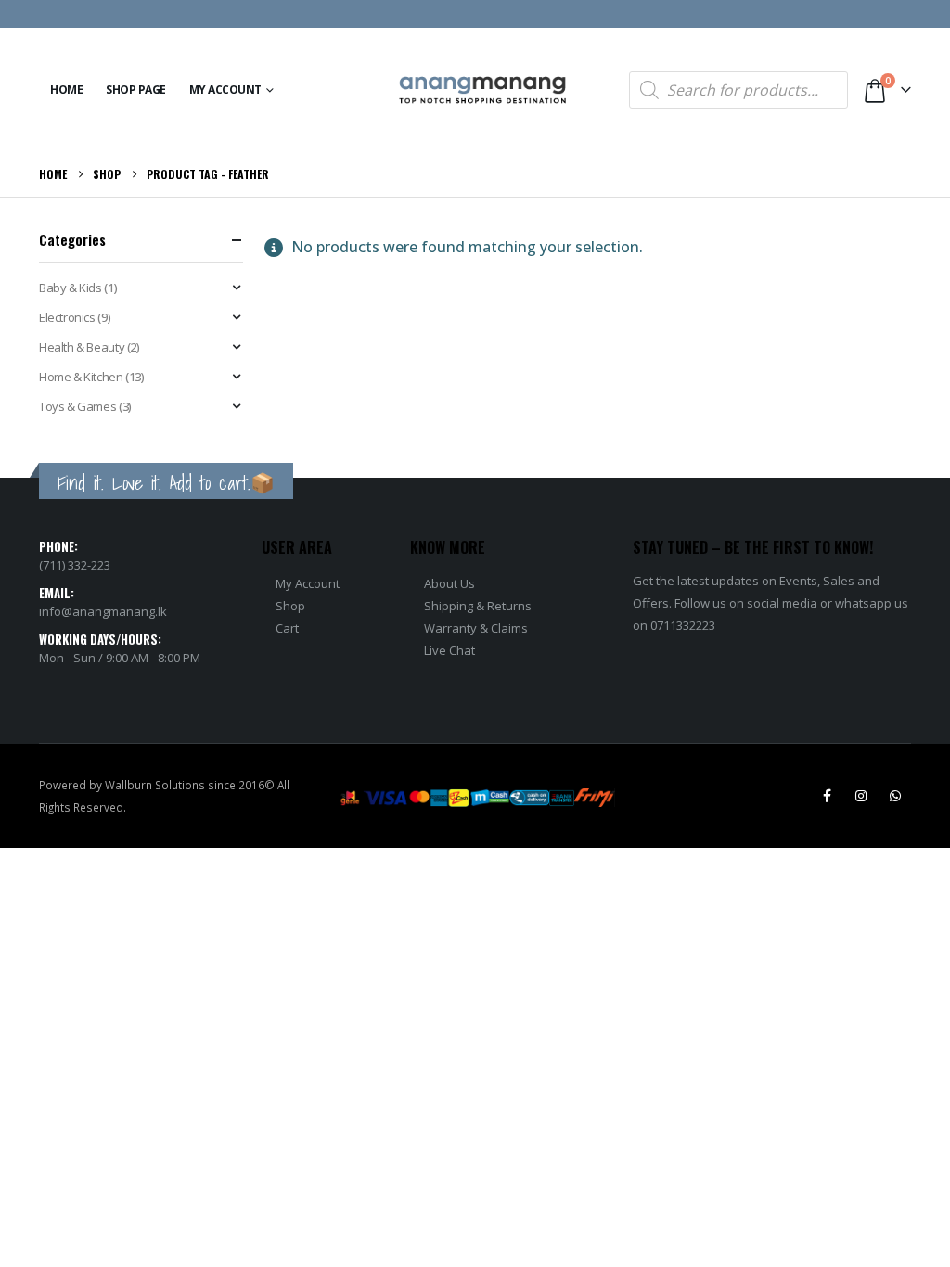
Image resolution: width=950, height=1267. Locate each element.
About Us (449, 583)
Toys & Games (77, 406)
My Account (225, 89)
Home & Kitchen (81, 376)
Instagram (861, 796)
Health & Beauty (81, 347)
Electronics (67, 317)
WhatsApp (895, 796)
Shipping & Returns (478, 605)
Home (66, 89)
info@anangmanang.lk (103, 611)
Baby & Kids (70, 287)
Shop (290, 605)
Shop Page (136, 89)
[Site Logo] (482, 90)
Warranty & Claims (476, 628)
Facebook (827, 796)
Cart (287, 628)
